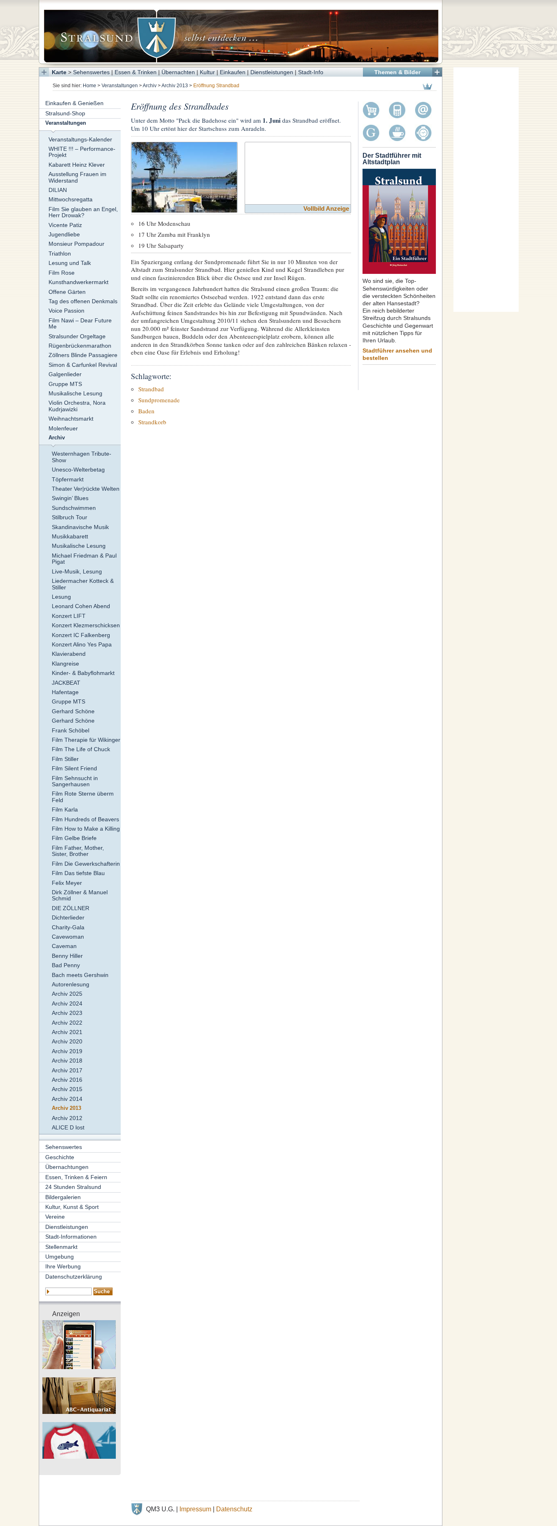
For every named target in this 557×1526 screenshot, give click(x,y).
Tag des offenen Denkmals (83, 301)
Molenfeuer (63, 428)
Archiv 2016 (67, 1079)
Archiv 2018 (67, 1060)
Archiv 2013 (174, 85)
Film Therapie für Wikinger (86, 740)
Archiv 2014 (67, 1099)
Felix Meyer (67, 883)
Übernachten (178, 72)
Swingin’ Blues (70, 498)
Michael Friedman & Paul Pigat (84, 558)
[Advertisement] (486, 189)
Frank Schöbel (70, 730)
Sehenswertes (91, 72)
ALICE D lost (68, 1127)
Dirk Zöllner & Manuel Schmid (80, 895)
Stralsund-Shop (65, 113)
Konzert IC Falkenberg (81, 635)
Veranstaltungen (120, 85)
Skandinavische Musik (80, 527)
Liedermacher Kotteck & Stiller (83, 584)
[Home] (240, 32)
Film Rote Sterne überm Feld (83, 796)
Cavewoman (68, 936)
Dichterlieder (68, 917)
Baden (146, 411)
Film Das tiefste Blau (78, 873)
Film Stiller (65, 759)
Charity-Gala (68, 927)
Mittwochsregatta (71, 199)
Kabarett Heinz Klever (77, 164)
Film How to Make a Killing (86, 828)
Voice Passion (66, 310)
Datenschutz (234, 1509)
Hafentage (65, 692)
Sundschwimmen (74, 508)
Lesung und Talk (70, 263)
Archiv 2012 (67, 1118)
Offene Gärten (67, 292)
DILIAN (58, 190)
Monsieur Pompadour (76, 243)
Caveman (64, 946)
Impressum (195, 1509)
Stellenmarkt (61, 1247)
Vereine (55, 1216)
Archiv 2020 (67, 1041)
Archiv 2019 (67, 1051)
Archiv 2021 (67, 1032)
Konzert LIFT (69, 616)
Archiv (150, 85)
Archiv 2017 (67, 1070)
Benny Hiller (67, 956)
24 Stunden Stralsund (73, 1187)
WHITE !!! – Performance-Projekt (82, 152)
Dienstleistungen (271, 72)
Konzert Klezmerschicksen (86, 625)
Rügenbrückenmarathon (80, 345)
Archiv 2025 (67, 993)
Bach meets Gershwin (80, 975)
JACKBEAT (66, 682)
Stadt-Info (310, 72)
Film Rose (62, 272)
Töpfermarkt (68, 479)
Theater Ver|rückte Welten (85, 488)
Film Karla (65, 809)
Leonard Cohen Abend (81, 606)
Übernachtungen (66, 1167)
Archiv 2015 (67, 1089)
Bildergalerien (63, 1197)
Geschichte (59, 1157)
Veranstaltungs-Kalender (80, 139)
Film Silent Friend (74, 768)
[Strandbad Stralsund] (184, 176)
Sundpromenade (159, 400)
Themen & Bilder (397, 72)
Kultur (207, 72)
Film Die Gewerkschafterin (86, 863)
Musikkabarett (70, 536)
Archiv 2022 (67, 1022)
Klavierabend (69, 654)
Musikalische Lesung (75, 393)
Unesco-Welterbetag (78, 469)
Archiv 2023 (67, 1013)
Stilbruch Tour (69, 517)
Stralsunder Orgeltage (77, 336)
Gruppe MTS (65, 384)
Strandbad (151, 389)
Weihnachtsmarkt (71, 418)
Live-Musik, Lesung (77, 571)
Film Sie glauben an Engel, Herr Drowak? (83, 212)
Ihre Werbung (63, 1266)
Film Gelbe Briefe (74, 838)
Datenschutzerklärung (73, 1276)
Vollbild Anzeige (326, 208)
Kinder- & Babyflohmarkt (83, 673)
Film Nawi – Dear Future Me (80, 323)
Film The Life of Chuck (81, 749)
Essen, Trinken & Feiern (76, 1177)
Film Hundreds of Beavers (85, 819)
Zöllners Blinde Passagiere (83, 355)
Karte (59, 72)
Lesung (61, 596)
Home (89, 85)
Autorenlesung (70, 984)
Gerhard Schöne (73, 711)
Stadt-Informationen (71, 1236)
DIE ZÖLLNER (70, 908)
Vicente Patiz (65, 225)
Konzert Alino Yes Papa (82, 644)
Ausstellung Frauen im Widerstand (77, 177)
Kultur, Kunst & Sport (72, 1207)
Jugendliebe (64, 234)
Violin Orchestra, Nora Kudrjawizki (77, 405)
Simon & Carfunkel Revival (83, 365)
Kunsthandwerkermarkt (78, 282)
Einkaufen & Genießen (74, 103)
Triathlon (60, 253)
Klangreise (65, 663)
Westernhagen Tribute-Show (81, 456)
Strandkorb (152, 422)
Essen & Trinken (136, 72)
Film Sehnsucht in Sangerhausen (75, 781)
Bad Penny (66, 965)
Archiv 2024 (67, 1003)
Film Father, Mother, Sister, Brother (78, 851)
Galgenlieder (65, 374)
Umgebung (59, 1256)
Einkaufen (232, 72)
